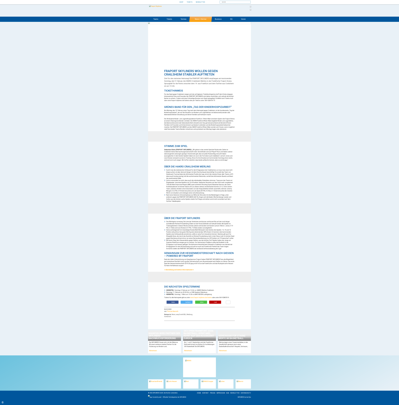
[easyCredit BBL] (250, 6)
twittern (188, 302)
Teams (155, 19)
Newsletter (200, 2)
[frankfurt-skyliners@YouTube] (161, 2)
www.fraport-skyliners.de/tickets (201, 297)
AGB (227, 393)
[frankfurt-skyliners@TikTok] (153, 2)
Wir (231, 19)
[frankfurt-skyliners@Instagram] (157, 2)
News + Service (200, 19)
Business (218, 19)
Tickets (189, 2)
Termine (183, 19)
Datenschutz (246, 393)
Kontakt (205, 393)
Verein (243, 19)
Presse (212, 393)
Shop (181, 2)
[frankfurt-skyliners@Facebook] (150, 2)
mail (215, 302)
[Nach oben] (395, 401)
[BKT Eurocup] (250, 10)
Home (199, 393)
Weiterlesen (153, 350)
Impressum (221, 393)
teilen (173, 302)
